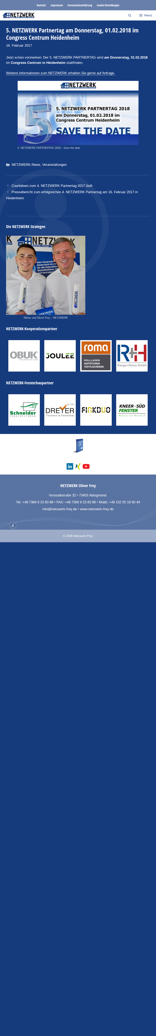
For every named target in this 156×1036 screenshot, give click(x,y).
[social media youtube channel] (86, 466)
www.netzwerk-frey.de (97, 509)
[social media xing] (78, 466)
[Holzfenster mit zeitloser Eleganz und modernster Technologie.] (60, 410)
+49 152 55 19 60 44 (124, 502)
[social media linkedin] (70, 466)
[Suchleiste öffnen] (129, 15)
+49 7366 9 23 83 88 (37, 502)
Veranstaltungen (54, 165)
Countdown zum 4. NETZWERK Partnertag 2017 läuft (52, 186)
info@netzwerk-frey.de (59, 509)
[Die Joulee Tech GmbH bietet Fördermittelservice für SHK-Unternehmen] (60, 356)
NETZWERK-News (26, 165)
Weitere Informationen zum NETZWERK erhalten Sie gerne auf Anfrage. (60, 73)
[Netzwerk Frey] (18, 15)
